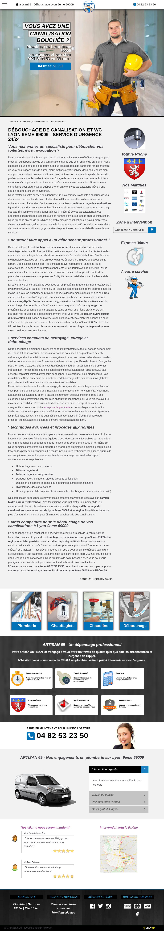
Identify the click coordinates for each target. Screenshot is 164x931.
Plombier (19, 904)
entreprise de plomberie (57, 407)
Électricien (32, 908)
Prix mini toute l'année (106, 802)
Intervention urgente (104, 769)
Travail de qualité (103, 794)
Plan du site (59, 904)
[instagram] (108, 907)
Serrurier (34, 904)
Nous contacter (66, 906)
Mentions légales (63, 912)
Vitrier (18, 908)
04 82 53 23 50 (146, 4)
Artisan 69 (14, 121)
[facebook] (92, 907)
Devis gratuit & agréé (105, 809)
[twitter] (100, 907)
